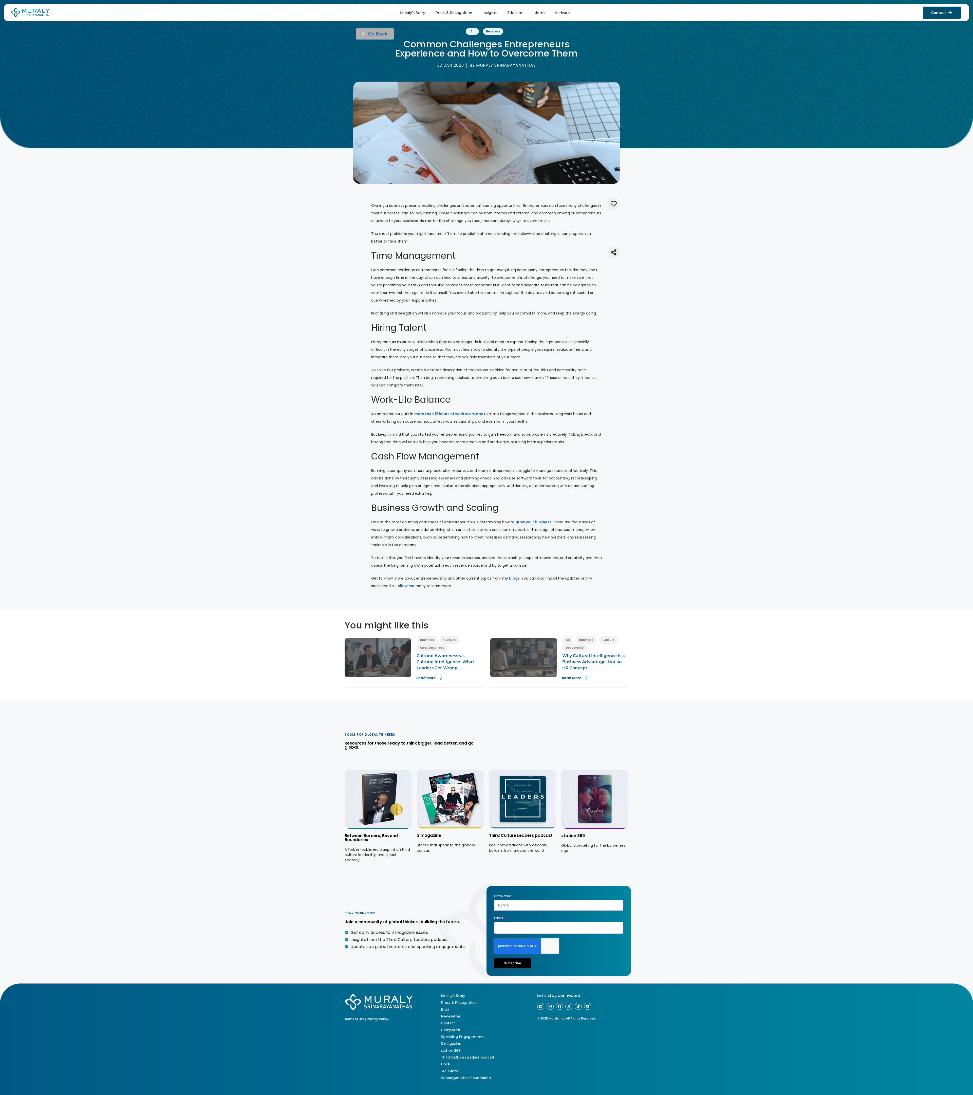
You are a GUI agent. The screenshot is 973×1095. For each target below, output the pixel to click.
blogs (514, 578)
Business (493, 31)
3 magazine (429, 835)
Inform (538, 12)
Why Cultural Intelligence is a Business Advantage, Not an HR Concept (593, 661)
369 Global (450, 1071)
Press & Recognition (453, 12)
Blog (445, 1009)
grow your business (533, 522)
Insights (489, 12)
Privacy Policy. (378, 1019)
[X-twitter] (568, 1006)
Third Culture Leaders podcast (521, 835)
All (472, 31)
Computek (450, 1030)
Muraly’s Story (412, 12)
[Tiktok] (578, 1006)
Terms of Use (354, 1019)
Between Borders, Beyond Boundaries (371, 838)
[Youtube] (587, 1006)
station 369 (573, 836)
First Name (502, 896)
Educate (514, 12)
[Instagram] (550, 1006)
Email (499, 917)
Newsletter (451, 1016)
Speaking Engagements (462, 1037)
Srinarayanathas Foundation (466, 1078)
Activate (562, 12)
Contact (448, 1023)
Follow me (405, 585)
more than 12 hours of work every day (448, 413)
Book (445, 1064)
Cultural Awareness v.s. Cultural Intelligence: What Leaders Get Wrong (445, 661)
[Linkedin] (540, 1006)
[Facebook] (559, 1006)
